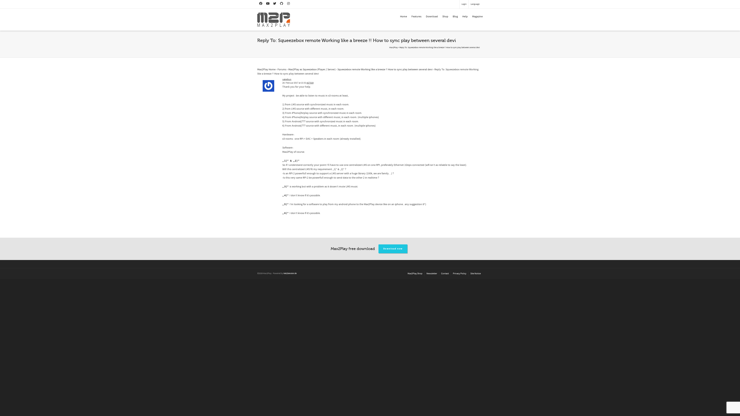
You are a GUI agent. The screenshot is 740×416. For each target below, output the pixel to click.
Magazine (477, 16)
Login (464, 4)
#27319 (310, 82)
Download (432, 16)
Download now (393, 248)
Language (475, 4)
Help (465, 16)
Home (403, 16)
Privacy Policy (459, 273)
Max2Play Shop (415, 273)
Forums (282, 69)
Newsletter (431, 273)
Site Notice (475, 273)
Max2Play (393, 47)
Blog (455, 16)
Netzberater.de (290, 273)
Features (416, 16)
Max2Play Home (266, 69)
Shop (445, 16)
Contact (445, 273)
